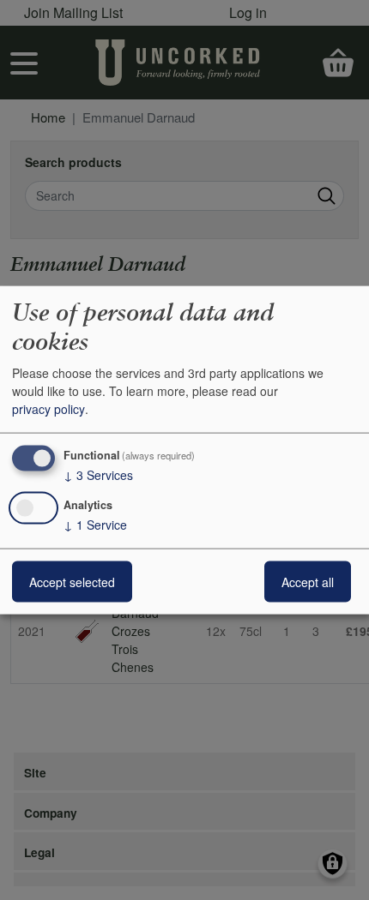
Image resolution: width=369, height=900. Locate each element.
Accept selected (72, 581)
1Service (95, 523)
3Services (98, 474)
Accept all (307, 581)
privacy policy (48, 408)
